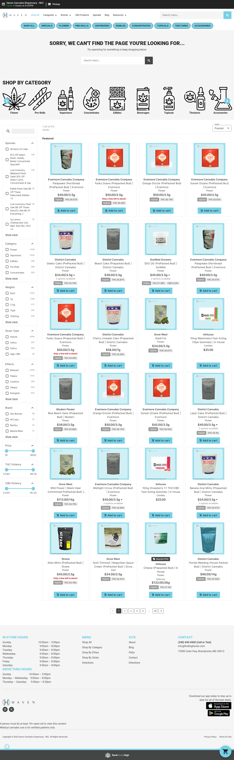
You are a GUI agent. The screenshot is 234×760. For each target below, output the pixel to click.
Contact (133, 657)
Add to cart (68, 210)
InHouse (208, 334)
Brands (64, 15)
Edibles (117, 112)
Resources (118, 15)
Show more (11, 234)
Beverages (143, 112)
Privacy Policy (210, 737)
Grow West (160, 334)
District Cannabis (65, 259)
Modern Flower (65, 409)
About (132, 642)
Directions (87, 662)
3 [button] (131, 610)
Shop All (35, 15)
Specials (97, 15)
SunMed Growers (160, 259)
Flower (14, 112)
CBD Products (82, 15)
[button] (31, 4)
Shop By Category (92, 647)
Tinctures (194, 112)
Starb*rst (160, 338)
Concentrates (91, 112)
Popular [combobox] (219, 128)
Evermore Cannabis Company (66, 179)
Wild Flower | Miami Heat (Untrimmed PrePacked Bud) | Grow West (66, 491)
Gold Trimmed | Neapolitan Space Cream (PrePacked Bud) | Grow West (113, 566)
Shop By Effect (90, 652)
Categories (48, 15)
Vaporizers (66, 112)
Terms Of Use (225, 737)
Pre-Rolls (40, 112)
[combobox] (191, 15)
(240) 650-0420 (187, 642)
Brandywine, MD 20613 (211, 651)
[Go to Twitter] (11, 709)
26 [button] (155, 610)
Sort (217, 125)
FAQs (132, 652)
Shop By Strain (90, 657)
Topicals (169, 112)
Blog (107, 15)
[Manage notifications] (7, 746)
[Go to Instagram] (5, 709)
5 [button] (143, 610)
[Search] (227, 15)
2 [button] (124, 610)
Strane (66, 558)
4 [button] (137, 610)
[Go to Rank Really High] (117, 755)
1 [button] (118, 610)
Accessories (220, 112)
